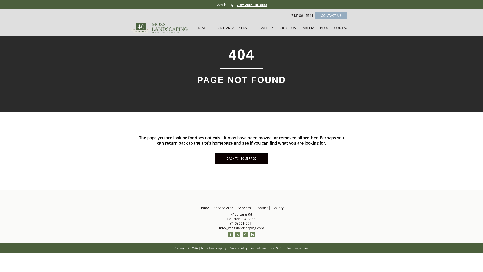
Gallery (278, 208)
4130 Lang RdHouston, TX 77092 (241, 216)
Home (204, 208)
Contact (262, 208)
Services (244, 208)
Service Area (223, 208)
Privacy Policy (238, 248)
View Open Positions (252, 5)
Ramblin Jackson (298, 248)
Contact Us (331, 15)
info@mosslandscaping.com (241, 228)
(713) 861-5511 (302, 15)
